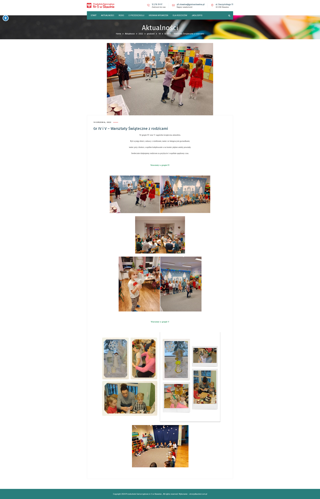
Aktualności (130, 34)
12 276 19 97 (157, 4)
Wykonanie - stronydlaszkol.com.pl (193, 494)
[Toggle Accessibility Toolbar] (6, 18)
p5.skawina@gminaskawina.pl (190, 4)
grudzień (151, 34)
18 (159, 34)
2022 (141, 34)
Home (118, 34)
